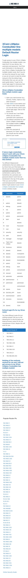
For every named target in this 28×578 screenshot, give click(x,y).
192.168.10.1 (7, 428)
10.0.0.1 (5, 432)
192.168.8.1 (6, 444)
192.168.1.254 (7, 437)
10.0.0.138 (6, 499)
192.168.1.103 (7, 563)
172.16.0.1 (6, 551)
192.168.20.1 (7, 560)
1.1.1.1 (4, 451)
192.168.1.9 (6, 546)
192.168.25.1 (7, 549)
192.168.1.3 (6, 480)
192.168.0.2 (6, 475)
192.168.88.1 (7, 508)
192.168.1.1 (6, 423)
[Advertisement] (14, 25)
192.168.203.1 (7, 463)
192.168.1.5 (6, 492)
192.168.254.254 (8, 456)
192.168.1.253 (7, 527)
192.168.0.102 (7, 482)
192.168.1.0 (6, 435)
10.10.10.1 (6, 501)
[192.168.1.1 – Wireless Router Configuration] (14, 3)
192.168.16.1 (7, 518)
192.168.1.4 (6, 489)
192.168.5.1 (6, 539)
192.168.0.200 (7, 541)
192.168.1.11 (6, 513)
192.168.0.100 (7, 470)
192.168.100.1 (7, 442)
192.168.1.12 (6, 558)
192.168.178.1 (7, 466)
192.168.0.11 (7, 553)
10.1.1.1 (5, 504)
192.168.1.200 (7, 537)
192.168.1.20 (7, 487)
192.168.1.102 (7, 534)
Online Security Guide (10, 572)
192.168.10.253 (8, 511)
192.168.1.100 (7, 468)
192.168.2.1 (6, 430)
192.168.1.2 (6, 454)
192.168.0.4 (6, 568)
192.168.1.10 (7, 485)
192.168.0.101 (7, 473)
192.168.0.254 (7, 458)
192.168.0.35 (7, 530)
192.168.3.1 (6, 496)
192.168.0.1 (6, 425)
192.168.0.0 (6, 506)
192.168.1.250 (7, 556)
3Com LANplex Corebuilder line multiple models (13, 187)
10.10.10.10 (6, 522)
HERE (11, 103)
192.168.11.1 (6, 477)
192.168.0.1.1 (7, 440)
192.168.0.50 (7, 544)
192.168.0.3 (6, 532)
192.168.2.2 (6, 525)
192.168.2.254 (7, 565)
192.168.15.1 (7, 461)
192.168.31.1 (7, 515)
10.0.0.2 (5, 494)
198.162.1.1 (6, 520)
